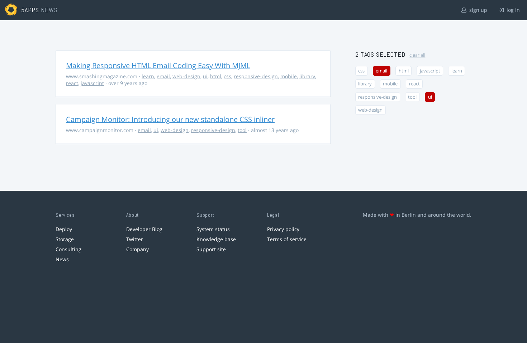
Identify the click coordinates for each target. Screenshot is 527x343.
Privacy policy (283, 229)
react (72, 83)
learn (148, 76)
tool (242, 130)
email (163, 76)
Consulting (68, 249)
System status (213, 229)
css (227, 76)
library (307, 76)
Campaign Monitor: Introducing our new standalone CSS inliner (170, 119)
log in (512, 9)
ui (205, 76)
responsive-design (256, 76)
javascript (92, 83)
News (62, 259)
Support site (211, 249)
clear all (417, 55)
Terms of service (287, 239)
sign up (477, 9)
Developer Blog (144, 229)
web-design (186, 76)
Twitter (134, 239)
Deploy (64, 229)
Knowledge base (216, 239)
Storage (65, 239)
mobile (288, 76)
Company (137, 249)
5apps (30, 10)
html (215, 76)
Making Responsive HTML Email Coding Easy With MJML (158, 65)
